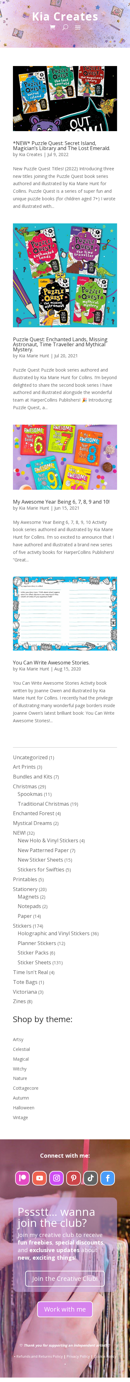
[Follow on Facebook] (107, 1178)
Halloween (23, 1108)
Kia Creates (30, 154)
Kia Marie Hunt (34, 356)
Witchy (20, 1069)
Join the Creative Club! (65, 1278)
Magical (21, 1059)
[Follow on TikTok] (90, 1178)
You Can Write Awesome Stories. (51, 662)
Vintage (20, 1117)
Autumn (21, 1098)
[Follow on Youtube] (39, 1178)
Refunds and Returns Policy (39, 1356)
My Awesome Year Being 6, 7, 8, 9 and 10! (61, 501)
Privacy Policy (78, 1356)
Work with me (65, 1309)
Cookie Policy (105, 1356)
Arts (17, 1039)
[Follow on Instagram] (56, 1178)
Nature (20, 1078)
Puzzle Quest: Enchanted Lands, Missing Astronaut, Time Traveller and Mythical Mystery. (60, 344)
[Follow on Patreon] (22, 1178)
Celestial (21, 1049)
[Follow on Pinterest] (73, 1178)
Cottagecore (25, 1088)
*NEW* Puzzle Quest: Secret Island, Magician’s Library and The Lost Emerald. (61, 146)
